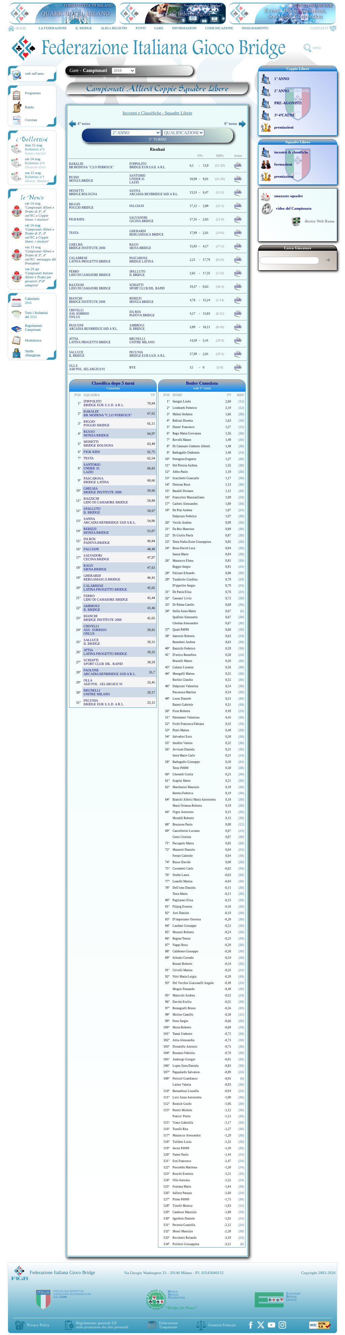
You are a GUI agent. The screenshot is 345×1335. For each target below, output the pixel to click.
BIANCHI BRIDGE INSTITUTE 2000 (87, 300)
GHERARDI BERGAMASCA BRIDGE (146, 233)
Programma (32, 93)
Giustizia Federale (222, 1325)
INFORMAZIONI (184, 28)
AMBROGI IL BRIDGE (137, 327)
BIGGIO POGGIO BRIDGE (81, 206)
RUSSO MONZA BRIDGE (81, 179)
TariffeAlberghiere (32, 353)
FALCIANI (136, 206)
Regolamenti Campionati (33, 327)
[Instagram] (282, 1325)
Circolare (31, 120)
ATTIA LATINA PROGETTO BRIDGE (90, 340)
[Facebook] (251, 1325)
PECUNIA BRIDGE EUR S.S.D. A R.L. (147, 354)
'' (39, 213)
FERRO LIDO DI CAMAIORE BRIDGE (90, 273)
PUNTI (141, 28)
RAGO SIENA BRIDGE (140, 246)
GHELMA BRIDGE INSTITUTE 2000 (87, 246)
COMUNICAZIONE (219, 28)
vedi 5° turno (202, 388)
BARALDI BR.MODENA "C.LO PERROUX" (91, 165)
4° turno (83, 123)
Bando (29, 107)
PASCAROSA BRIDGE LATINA (141, 259)
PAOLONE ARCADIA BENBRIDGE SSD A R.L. (93, 327)
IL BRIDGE (83, 28)
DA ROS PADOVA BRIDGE (142, 313)
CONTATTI (319, 28)
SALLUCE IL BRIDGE (77, 354)
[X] (261, 1325)
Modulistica (33, 340)
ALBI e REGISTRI (114, 28)
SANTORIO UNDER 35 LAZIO (137, 179)
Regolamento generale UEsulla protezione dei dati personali (102, 1325)
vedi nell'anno (34, 73)
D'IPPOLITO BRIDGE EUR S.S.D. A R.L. (147, 165)
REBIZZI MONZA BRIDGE (141, 300)
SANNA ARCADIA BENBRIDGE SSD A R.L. (153, 192)
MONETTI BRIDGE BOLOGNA (83, 192)
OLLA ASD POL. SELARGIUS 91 (87, 367)
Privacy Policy (38, 1325)
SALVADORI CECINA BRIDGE (141, 219)
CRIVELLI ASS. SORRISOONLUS (79, 314)
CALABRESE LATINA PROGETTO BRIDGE (90, 259)
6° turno (230, 123)
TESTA (74, 233)
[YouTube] (272, 1325)
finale (238, 165)
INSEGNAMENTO (255, 28)
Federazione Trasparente (168, 1325)
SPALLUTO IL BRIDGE (137, 273)
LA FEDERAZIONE (53, 28)
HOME (21, 28)
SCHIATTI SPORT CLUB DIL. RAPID (147, 286)
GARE (158, 28)
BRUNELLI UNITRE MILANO (142, 340)
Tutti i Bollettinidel (36, 315)
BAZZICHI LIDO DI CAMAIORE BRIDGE (90, 286)
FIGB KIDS (76, 219)
